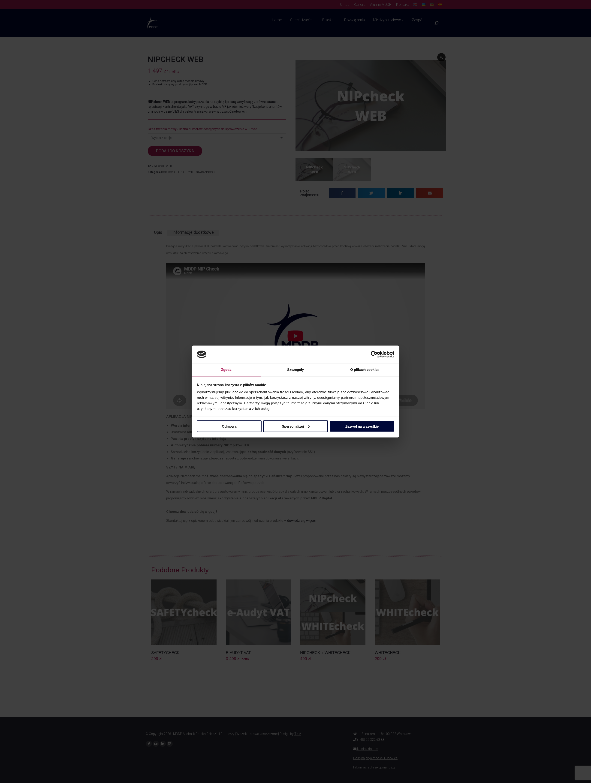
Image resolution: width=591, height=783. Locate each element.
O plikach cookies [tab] (364, 370)
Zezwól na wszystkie (362, 426)
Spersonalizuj (293, 426)
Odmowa (229, 426)
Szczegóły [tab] (295, 370)
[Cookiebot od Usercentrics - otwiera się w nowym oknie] (374, 354)
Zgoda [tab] (226, 370)
